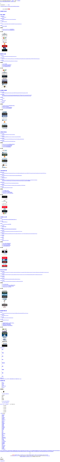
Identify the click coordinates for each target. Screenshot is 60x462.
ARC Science (20, 231)
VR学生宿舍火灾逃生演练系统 (6, 324)
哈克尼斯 (9, 224)
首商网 (3, 448)
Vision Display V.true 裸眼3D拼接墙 (7, 192)
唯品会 (3, 422)
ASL (12, 313)
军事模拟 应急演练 (23, 451)
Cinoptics (10, 180)
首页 (2, 349)
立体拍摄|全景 (2, 232)
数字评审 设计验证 (39, 450)
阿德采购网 (3, 433)
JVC (8, 175)
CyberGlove (10, 19)
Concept (16, 281)
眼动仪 (1, 312)
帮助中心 (10, 1)
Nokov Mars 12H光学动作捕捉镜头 (7, 107)
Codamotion (13, 134)
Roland (41, 272)
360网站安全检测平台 (23, 456)
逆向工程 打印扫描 (3, 269)
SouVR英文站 (4, 441)
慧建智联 (29, 180)
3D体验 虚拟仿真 (54, 450)
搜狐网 (3, 415)
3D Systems (35, 274)
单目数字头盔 (2, 182)
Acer (45, 173)
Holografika (20, 173)
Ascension (5, 141)
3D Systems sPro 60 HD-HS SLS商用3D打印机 (8, 285)
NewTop (40, 173)
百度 (2, 436)
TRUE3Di (3, 177)
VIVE (12, 180)
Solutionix (3, 274)
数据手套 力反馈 (7, 450)
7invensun (27, 313)
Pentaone (11, 233)
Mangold (17, 313)
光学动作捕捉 (2, 94)
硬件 (2, 356)
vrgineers (14, 180)
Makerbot (18, 281)
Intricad (38, 272)
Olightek (24, 185)
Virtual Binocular (5, 187)
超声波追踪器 (2, 133)
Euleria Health (4, 100)
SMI (15, 313)
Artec (26, 274)
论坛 (2, 376)
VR (7, 6)
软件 (2, 359)
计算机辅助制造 (49, 450)
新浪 (2, 432)
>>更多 (1, 413)
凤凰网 (3, 428)
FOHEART (34, 58)
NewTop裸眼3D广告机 (5, 190)
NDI (2, 136)
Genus (15, 233)
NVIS (3, 384)
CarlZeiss (15, 185)
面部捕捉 (1, 97)
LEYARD (7, 240)
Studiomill (13, 281)
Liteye (3, 382)
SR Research (7, 313)
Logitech (3, 134)
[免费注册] (18, 0)
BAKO (5, 240)
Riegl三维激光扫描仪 (5, 284)
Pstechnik (32, 233)
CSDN (3, 416)
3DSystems (3, 21)
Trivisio (9, 187)
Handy (28, 58)
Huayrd (25, 313)
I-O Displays (5, 185)
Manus (30, 58)
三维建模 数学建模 (34, 450)
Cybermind (11, 187)
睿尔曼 (3, 26)
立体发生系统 (2, 225)
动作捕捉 (5, 6)
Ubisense (10, 134)
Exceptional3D (4, 173)
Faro (13, 136)
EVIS (44, 173)
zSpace (7, 175)
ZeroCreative (25, 173)
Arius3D (17, 272)
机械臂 (1, 25)
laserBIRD (6, 136)
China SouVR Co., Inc (15, 455)
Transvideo (12, 175)
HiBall (4, 136)
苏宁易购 (3, 427)
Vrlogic (3, 175)
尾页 (7, 404)
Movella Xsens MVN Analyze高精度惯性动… (8, 29)
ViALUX (24, 274)
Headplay (9, 185)
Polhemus (3, 141)
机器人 (3, 352)
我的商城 (7, 1)
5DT (5, 19)
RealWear (3, 387)
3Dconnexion (3, 317)
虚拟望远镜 (2, 186)
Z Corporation (22, 272)
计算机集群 (2, 228)
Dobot (6, 56)
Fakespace (12, 58)
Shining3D (32, 274)
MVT (5, 272)
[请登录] (13, 0)
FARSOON (21, 281)
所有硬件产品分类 (3, 11)
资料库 (3, 369)
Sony (30, 233)
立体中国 (3, 446)
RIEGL (43, 272)
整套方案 (1, 319)
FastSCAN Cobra (9, 272)
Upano (36, 233)
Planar (5, 177)
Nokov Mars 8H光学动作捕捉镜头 (7, 108)
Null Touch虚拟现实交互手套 (6, 66)
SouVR (42, 173)
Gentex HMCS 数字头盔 (5, 393)
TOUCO (3, 315)
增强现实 (15, 6)
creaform (3, 272)
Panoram (5, 224)
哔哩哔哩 (3, 414)
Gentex (3, 385)
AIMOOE (19, 136)
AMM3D (12, 141)
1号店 (3, 420)
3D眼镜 (5, 226)
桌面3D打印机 (2, 278)
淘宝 (2, 430)
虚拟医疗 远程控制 (34, 451)
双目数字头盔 (2, 179)
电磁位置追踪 (2, 140)
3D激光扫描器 (2, 271)
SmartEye (14, 313)
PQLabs (5, 315)
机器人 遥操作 (2, 14)
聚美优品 (3, 421)
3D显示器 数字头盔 (3, 170)
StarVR (18, 180)
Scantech (45, 272)
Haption (6, 21)
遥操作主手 (2, 20)
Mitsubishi (19, 175)
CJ (6, 177)
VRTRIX (32, 58)
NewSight (17, 173)
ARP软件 (3, 440)
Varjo (20, 180)
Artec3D (47, 272)
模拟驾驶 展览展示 (45, 451)
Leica (39, 272)
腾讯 (2, 434)
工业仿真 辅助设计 (28, 451)
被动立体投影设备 (4, 219)
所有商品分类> (2, 347)
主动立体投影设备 (9, 219)
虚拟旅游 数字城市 (17, 451)
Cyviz (22, 233)
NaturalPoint (20, 313)
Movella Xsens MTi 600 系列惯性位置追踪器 (8, 144)
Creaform (15, 136)
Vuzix (3, 185)
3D (0, 6)
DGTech (7, 58)
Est (2, 386)
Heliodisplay (3, 231)
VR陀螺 (3, 447)
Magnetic (7, 173)
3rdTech (19, 272)
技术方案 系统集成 (50, 451)
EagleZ (34, 233)
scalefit (3, 102)
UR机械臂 (5, 26)
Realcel (34, 173)
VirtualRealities (18, 185)
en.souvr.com (48, 455)
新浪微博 (3, 418)
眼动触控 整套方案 (3, 310)
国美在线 (3, 426)
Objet (9, 281)
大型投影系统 (2, 230)
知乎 (2, 444)
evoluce (7, 315)
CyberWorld (15, 58)
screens (7, 224)
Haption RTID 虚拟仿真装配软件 (6, 64)
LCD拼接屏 (2, 237)
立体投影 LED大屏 (28, 450)
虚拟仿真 (18, 6)
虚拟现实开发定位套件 (5, 106)
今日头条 (3, 417)
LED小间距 (2, 239)
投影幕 (1, 223)
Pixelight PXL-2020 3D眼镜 (6, 244)
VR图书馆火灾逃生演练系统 (6, 323)
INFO (23, 313)
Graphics (3, 224)
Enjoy (33, 173)
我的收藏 (4, 1)
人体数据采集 (2, 16)
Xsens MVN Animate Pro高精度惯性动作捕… (8, 105)
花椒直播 (3, 423)
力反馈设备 (2, 60)
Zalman (10, 175)
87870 (3, 438)
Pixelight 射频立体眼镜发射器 (6, 243)
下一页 (5, 404)
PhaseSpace (18, 58)
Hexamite (5, 134)
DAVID (25, 272)
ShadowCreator (24, 180)
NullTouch (8, 56)
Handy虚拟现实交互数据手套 (6, 65)
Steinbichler (29, 274)
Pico (21, 180)
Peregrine (24, 58)
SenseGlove (7, 19)
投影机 (1, 218)
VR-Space (8, 141)
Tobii (2, 313)
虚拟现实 (2, 6)
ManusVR (3, 19)
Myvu (7, 185)
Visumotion (9, 173)
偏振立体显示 (2, 174)
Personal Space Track (10, 136)
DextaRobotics (14, 19)
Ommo (14, 141)
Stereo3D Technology (33, 272)
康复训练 (1, 99)
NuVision (15, 175)
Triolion (3, 238)
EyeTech (10, 313)
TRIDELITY (28, 173)
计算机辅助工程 (45, 450)
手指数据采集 (2, 18)
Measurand (10, 58)
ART (17, 136)
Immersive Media (4, 233)
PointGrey (4, 180)
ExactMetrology (28, 272)
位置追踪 (9, 6)
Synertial (26, 58)
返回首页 (12, 1)
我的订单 (1, 1)
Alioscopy (14, 173)
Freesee (31, 173)
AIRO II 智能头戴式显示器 (6, 191)
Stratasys (11, 281)
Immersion (11, 317)
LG (21, 175)
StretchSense (38, 58)
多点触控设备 (2, 314)
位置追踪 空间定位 (17, 450)
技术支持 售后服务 (5, 451)
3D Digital (8, 274)
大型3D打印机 (2, 280)
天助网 (3, 439)
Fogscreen (10, 231)
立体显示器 (12, 6)
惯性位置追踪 (2, 138)
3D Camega (11, 274)
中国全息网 (3, 445)
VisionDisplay (37, 173)
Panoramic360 (8, 233)
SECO (16, 219)
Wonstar (21, 58)
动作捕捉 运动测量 (3, 90)
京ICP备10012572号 (29, 456)
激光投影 (13, 219)
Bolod (22, 173)
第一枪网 (3, 442)
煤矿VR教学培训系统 (12, 451)
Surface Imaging (14, 272)
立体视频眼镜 (2, 184)
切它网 (3, 429)
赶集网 (3, 424)
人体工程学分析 (2, 101)
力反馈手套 (2, 55)
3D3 (27, 274)
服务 (2, 366)
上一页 (3, 404)
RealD (17, 175)
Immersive (17, 231)
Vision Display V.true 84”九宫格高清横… (8, 193)
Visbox (15, 231)
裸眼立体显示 (2, 172)
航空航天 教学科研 (39, 451)
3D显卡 (3, 226)
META (27, 180)
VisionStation (7, 231)
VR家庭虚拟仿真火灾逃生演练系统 (7, 325)
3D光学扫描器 (2, 273)
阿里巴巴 (3, 435)
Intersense (8, 134)
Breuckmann (38, 274)
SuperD (12, 173)
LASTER (21, 185)
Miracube (5, 175)
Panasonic (28, 233)
